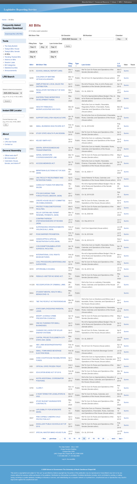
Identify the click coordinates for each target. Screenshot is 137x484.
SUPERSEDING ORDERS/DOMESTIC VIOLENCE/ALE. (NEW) (50, 228)
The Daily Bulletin (11, 46)
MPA (120, 2)
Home (4, 19)
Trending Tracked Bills (13, 57)
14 (74, 438)
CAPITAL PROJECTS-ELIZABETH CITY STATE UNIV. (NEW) (50, 338)
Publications (128, 2)
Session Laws (10, 62)
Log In (64, 459)
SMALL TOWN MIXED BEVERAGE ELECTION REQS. (48, 351)
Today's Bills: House (12, 49)
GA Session (65, 35)
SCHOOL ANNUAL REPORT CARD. (49, 71)
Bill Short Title (34, 35)
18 (94, 438)
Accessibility (71, 459)
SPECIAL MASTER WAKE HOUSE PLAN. (51, 432)
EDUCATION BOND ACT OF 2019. (48, 372)
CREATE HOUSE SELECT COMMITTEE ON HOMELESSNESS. (50, 201)
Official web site (11, 155)
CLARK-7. (39, 388)
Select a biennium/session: (12, 89)
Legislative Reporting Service (20, 9)
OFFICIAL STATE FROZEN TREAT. (48, 366)
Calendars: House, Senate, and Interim (12, 162)
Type (41, 43)
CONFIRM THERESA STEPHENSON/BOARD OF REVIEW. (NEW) (49, 220)
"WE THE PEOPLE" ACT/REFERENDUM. (51, 301)
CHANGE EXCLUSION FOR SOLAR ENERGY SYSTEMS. (49, 331)
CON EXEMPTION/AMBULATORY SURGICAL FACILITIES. (48, 247)
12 (65, 438)
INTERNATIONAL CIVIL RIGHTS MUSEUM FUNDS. (48, 255)
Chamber (119, 35)
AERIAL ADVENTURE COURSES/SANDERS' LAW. (46, 156)
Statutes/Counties (11, 67)
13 (70, 438)
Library (114, 2)
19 (98, 438)
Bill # (31, 64)
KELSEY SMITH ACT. (44, 140)
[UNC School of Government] (33, 2)
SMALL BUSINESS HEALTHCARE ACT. (50, 126)
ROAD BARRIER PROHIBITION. (48, 234)
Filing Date (33, 43)
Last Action (86, 64)
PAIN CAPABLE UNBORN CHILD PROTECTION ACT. (48, 418)
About (7, 139)
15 (79, 438)
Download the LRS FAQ (13, 34)
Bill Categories (10, 65)
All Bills (7, 54)
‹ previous (52, 438)
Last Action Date (56, 43)
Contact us (8, 144)
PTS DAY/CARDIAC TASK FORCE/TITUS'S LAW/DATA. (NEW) (49, 194)
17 (89, 438)
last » (121, 438)
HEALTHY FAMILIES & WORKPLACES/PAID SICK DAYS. (48, 108)
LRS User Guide (11, 141)
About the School (87, 2)
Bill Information (11, 158)
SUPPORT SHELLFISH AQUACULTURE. (51, 117)
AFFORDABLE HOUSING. (45, 269)
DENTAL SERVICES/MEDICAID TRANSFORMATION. (47, 148)
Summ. (126, 71)
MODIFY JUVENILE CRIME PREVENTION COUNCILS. (46, 317)
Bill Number (87, 35)
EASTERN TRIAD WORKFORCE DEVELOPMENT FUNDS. (48, 98)
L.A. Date (119, 64)
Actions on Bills (10, 59)
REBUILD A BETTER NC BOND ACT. (49, 276)
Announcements (11, 70)
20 (103, 438)
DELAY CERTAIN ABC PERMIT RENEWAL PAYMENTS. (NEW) (47, 213)
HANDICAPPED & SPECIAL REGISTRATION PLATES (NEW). (48, 240)
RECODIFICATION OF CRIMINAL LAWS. (51, 284)
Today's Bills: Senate (12, 51)
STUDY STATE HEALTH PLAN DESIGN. (50, 133)
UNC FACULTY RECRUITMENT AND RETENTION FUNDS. (49, 178)
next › (114, 438)
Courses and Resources (102, 2)
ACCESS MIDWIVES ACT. (45, 163)
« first (43, 438)
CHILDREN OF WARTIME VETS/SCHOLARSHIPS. (45, 78)
